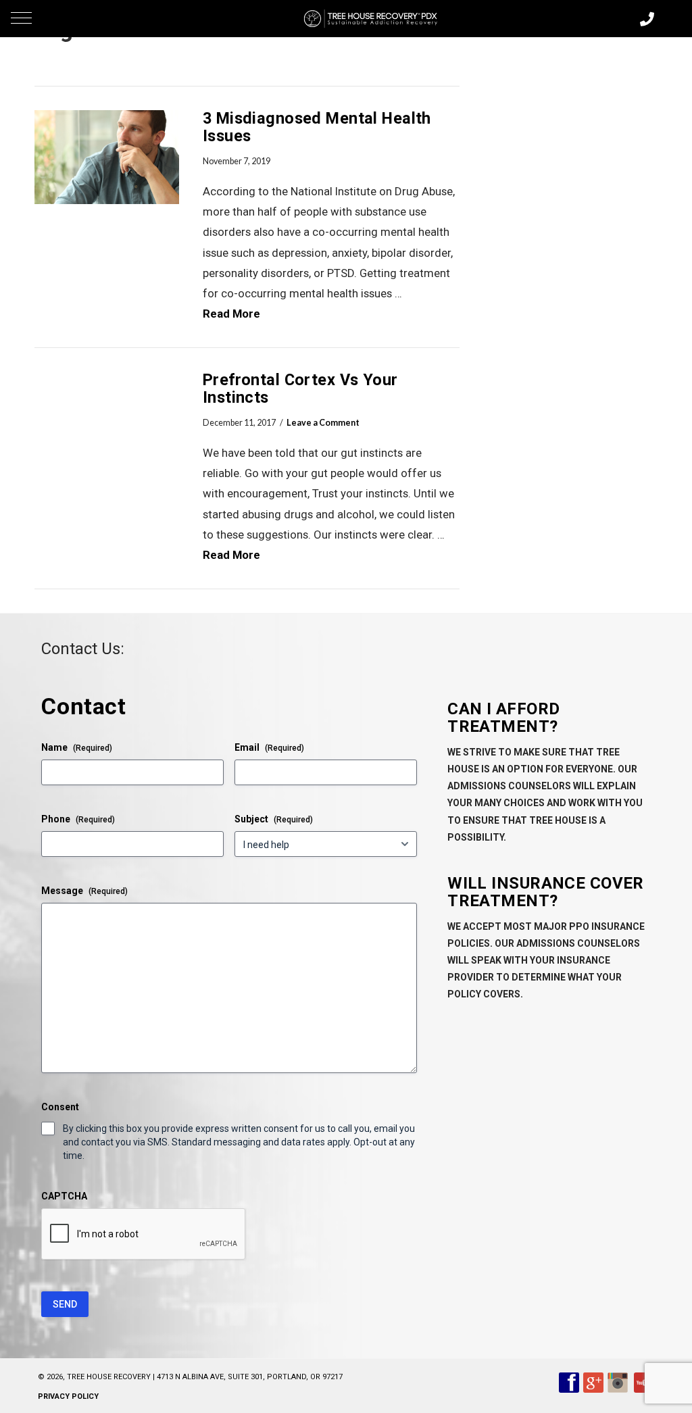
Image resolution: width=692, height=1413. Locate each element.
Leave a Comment (323, 423)
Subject (273, 819)
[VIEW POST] (106, 157)
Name (76, 747)
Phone (78, 819)
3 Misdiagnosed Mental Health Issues (317, 127)
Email (269, 747)
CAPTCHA (64, 1196)
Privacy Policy (68, 1396)
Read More (231, 313)
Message (84, 890)
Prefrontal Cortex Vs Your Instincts (300, 388)
